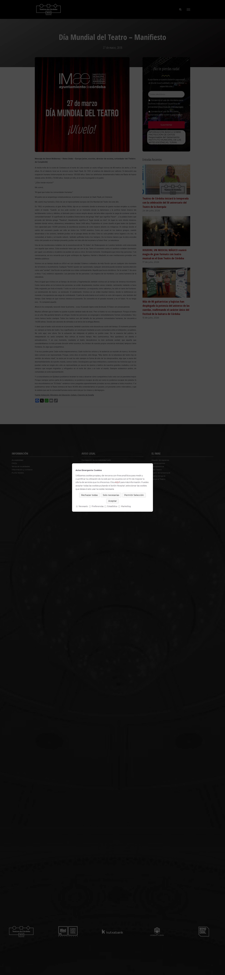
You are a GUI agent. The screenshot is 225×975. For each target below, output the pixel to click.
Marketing (126, 506)
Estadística (112, 506)
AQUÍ (117, 482)
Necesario (83, 506)
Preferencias (97, 506)
